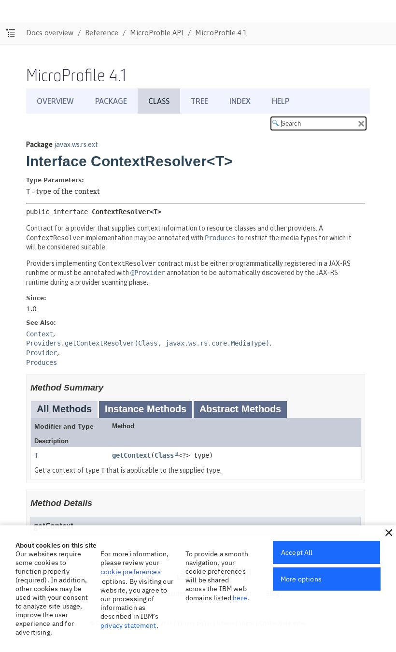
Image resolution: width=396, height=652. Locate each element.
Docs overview (49, 33)
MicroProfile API (157, 33)
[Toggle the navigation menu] (11, 33)
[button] (388, 532)
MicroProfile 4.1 (221, 33)
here (240, 598)
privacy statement (128, 625)
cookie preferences (130, 571)
